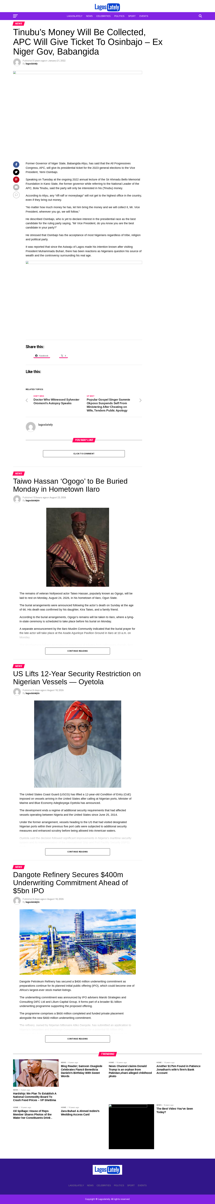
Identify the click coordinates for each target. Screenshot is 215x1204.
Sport (132, 16)
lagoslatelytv (33, 500)
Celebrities (103, 16)
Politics (119, 16)
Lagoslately (74, 16)
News (89, 16)
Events (143, 16)
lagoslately (31, 63)
